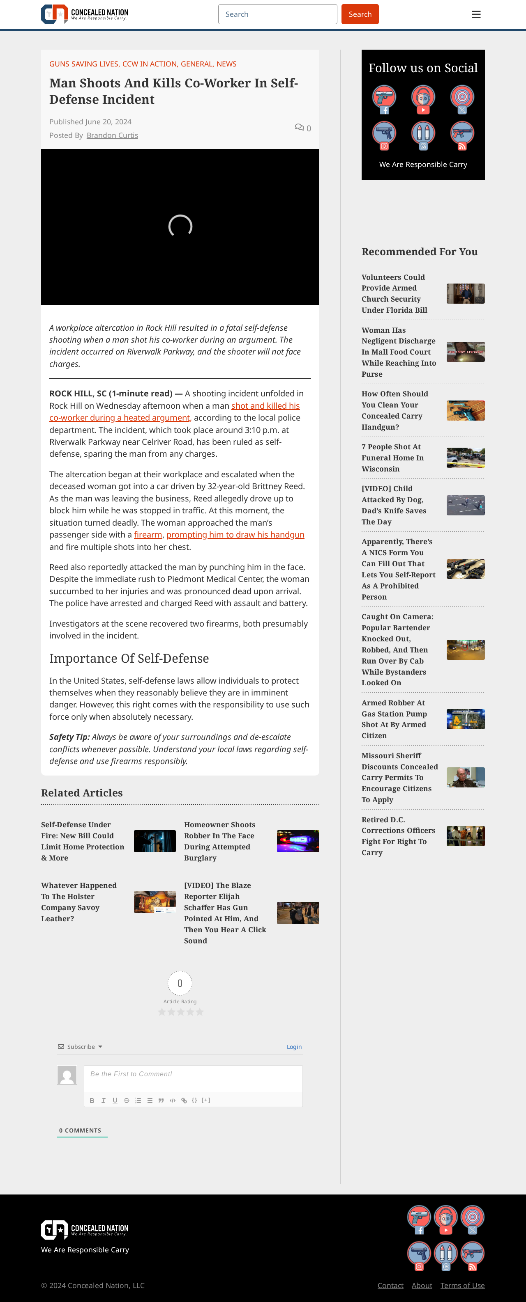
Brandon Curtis (112, 135)
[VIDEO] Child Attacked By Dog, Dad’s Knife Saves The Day (394, 504)
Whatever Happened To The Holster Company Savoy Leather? (79, 901)
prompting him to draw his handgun (235, 534)
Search (360, 14)
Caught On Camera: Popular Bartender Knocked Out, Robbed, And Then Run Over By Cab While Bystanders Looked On (398, 649)
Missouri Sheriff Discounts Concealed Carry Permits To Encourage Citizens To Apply (400, 778)
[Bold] (92, 1100)
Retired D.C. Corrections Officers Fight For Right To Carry (399, 836)
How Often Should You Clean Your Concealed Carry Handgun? (395, 410)
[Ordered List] (138, 1100)
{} (195, 1100)
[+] (206, 1100)
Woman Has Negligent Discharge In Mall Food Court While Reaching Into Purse (399, 352)
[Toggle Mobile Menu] (476, 14)
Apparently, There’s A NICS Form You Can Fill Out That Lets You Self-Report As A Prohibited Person (399, 568)
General (196, 64)
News (227, 64)
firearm (148, 534)
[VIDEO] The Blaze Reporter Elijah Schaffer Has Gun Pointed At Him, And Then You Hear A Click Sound (225, 912)
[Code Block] (172, 1100)
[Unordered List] (149, 1100)
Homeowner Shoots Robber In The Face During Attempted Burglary (220, 841)
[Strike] (126, 1100)
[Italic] (103, 1100)
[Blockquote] (161, 1100)
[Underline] (115, 1100)
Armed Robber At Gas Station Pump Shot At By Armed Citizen (394, 719)
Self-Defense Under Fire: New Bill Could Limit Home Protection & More (83, 841)
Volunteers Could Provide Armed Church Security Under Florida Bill (394, 293)
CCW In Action (149, 64)
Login (293, 1046)
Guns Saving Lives (83, 64)
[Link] (184, 1100)
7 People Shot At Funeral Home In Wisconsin (393, 458)
